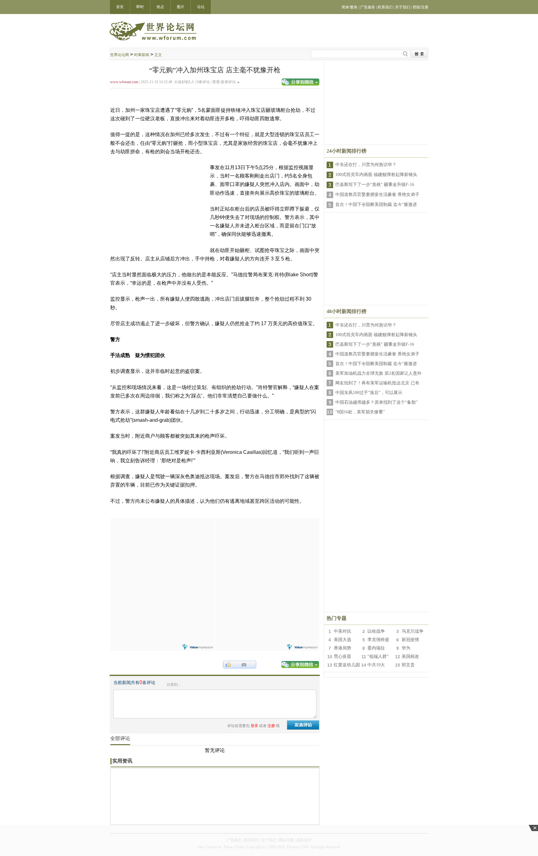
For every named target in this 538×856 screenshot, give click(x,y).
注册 (271, 726)
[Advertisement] (162, 558)
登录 (254, 726)
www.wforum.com (124, 82)
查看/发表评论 (224, 82)
